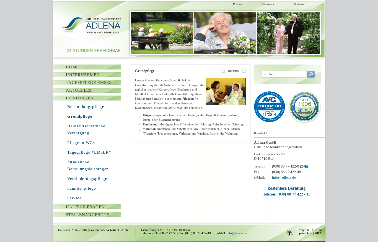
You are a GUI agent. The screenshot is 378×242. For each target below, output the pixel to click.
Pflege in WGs (81, 142)
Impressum (268, 4)
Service (74, 198)
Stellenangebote (87, 214)
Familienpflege (81, 188)
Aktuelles (79, 90)
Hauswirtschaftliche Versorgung (86, 129)
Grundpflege (79, 116)
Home (72, 67)
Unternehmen (83, 75)
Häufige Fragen (85, 207)
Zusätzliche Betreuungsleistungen (88, 165)
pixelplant (305, 233)
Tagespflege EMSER (89, 82)
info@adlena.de (284, 177)
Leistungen (80, 98)
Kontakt (237, 4)
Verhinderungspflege (87, 178)
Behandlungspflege (85, 106)
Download (299, 4)
